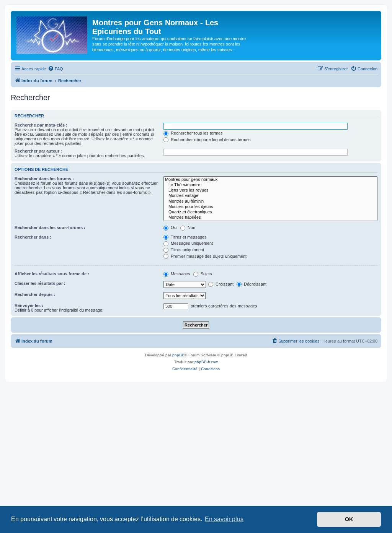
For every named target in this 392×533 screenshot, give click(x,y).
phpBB (178, 355)
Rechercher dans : (33, 237)
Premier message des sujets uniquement (208, 256)
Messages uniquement (191, 243)
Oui (173, 227)
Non (190, 227)
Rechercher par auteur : (38, 151)
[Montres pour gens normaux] (270, 179)
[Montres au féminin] (270, 201)
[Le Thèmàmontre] (270, 185)
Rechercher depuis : (35, 294)
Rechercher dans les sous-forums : (50, 227)
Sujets (205, 273)
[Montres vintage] (270, 195)
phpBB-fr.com (206, 362)
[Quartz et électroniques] (270, 212)
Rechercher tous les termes (196, 133)
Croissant (224, 284)
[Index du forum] (52, 34)
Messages (180, 273)
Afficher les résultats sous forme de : (52, 273)
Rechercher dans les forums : (44, 178)
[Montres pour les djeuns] (270, 207)
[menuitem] (55, 68)
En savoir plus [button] (224, 519)
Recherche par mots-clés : (41, 125)
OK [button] (349, 519)
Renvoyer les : (29, 305)
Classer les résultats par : (40, 283)
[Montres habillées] (270, 217)
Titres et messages (188, 237)
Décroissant (254, 284)
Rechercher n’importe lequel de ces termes (210, 139)
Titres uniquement (187, 249)
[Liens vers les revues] (270, 190)
